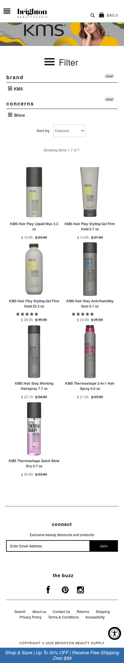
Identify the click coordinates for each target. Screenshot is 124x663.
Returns (83, 611)
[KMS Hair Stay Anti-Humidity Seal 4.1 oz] (90, 269)
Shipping (103, 611)
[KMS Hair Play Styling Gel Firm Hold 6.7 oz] (90, 192)
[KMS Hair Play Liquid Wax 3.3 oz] (34, 192)
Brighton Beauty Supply (79, 642)
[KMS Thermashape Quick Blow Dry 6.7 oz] (34, 429)
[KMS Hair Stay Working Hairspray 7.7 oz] (34, 351)
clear (109, 75)
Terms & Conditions (63, 616)
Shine (19, 115)
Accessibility (95, 616)
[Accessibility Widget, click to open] (114, 633)
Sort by (43, 130)
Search (20, 611)
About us (39, 611)
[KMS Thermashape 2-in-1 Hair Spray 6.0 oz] (90, 351)
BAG (111, 15)
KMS (18, 89)
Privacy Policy (31, 616)
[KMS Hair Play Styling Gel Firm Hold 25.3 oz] (34, 269)
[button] (27, 313)
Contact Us (61, 611)
